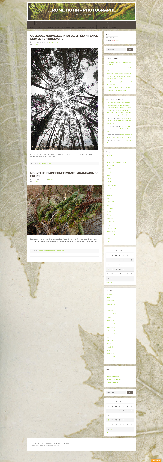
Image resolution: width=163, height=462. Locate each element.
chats (108, 175)
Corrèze (109, 178)
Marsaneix (110, 208)
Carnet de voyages (68, 27)
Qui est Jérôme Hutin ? (43, 23)
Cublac (109, 188)
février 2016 (110, 360)
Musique (109, 215)
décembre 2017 (111, 324)
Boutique (113, 27)
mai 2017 (109, 344)
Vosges (109, 241)
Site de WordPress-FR (113, 383)
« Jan (107, 282)
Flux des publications (113, 376)
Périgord (109, 225)
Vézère (109, 238)
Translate (117, 40)
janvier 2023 (110, 297)
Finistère (109, 195)
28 (112, 278)
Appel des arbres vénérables (115, 159)
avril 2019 (109, 307)
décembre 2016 (111, 357)
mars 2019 (110, 310)
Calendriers (110, 172)
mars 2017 (110, 347)
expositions (110, 192)
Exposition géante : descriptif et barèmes (82, 23)
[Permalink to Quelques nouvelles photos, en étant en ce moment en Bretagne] (64, 99)
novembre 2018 (111, 314)
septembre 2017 (112, 334)
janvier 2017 (110, 354)
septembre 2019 (112, 304)
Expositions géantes (59, 23)
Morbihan (48, 163)
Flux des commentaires (114, 379)
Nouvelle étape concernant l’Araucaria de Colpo (64, 174)
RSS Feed (56, 445)
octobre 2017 (111, 330)
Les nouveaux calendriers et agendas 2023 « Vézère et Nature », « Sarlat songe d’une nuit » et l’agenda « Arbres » (119, 76)
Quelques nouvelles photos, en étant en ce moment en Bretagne (64, 37)
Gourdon (109, 198)
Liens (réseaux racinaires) (86, 27)
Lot (108, 205)
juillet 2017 (110, 340)
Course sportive (111, 185)
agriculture (110, 155)
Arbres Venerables (53, 42)
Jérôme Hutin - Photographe (81, 10)
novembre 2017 (111, 327)
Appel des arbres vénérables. (123, 23)
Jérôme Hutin (42, 163)
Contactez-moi (102, 27)
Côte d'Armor (111, 182)
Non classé (110, 218)
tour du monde (111, 235)
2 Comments (35, 181)
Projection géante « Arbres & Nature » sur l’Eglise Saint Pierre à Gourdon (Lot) (120, 120)
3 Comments (35, 44)
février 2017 (110, 350)
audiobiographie (111, 165)
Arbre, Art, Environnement (37, 27)
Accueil (31, 23)
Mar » (111, 282)
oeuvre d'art (110, 221)
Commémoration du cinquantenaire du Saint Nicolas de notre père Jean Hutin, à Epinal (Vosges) (119, 112)
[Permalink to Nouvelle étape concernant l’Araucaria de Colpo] (64, 210)
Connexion (110, 373)
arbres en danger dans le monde (47, 250)
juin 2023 (109, 294)
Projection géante (112, 228)
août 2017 (110, 337)
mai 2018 (109, 317)
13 (108, 269)
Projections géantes (104, 23)
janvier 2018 (110, 320)
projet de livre (111, 231)
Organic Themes (48, 445)
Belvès (109, 169)
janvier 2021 (110, 301)
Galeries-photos (53, 27)
